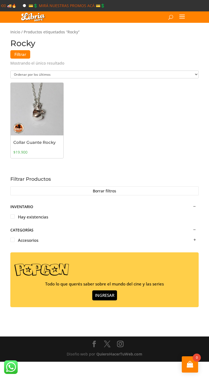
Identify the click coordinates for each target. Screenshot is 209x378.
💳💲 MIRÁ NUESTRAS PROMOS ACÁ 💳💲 (63, 5)
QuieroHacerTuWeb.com (119, 354)
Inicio (15, 31)
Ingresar (104, 295)
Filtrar (20, 54)
